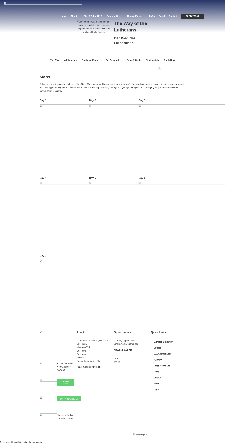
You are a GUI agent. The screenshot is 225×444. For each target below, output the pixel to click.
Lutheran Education (163, 342)
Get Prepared (112, 60)
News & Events (134, 16)
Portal (162, 16)
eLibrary (158, 360)
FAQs (152, 16)
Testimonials (152, 60)
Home (64, 16)
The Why (54, 60)
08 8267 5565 (192, 16)
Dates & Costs (134, 60)
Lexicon (157, 348)
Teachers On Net (162, 366)
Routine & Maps (90, 60)
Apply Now (169, 60)
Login (156, 390)
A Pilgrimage (70, 60)
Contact (173, 16)
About (74, 16)
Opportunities (113, 16)
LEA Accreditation (162, 354)
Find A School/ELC (93, 16)
